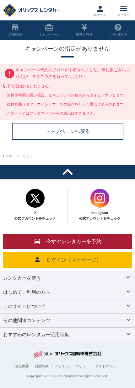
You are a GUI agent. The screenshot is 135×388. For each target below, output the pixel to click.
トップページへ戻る (67, 131)
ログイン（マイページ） (73, 260)
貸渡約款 (42, 366)
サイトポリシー (107, 366)
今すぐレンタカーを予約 (73, 241)
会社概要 (22, 366)
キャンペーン (49, 34)
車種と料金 (84, 34)
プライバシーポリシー (72, 366)
